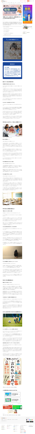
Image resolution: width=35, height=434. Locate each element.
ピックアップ (22, 2)
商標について (11, 419)
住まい (27, 2)
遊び (13, 2)
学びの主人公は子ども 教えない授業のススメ (8, 28)
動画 (2, 2)
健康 (11, 2)
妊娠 (8, 2)
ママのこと (15, 2)
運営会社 (8, 419)
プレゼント (25, 2)
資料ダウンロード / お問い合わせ (15, 419)
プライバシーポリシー (5, 419)
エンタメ (6, 2)
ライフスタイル (18, 2)
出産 (9, 2)
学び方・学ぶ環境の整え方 (6, 31)
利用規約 (2, 419)
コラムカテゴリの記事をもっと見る (10, 404)
